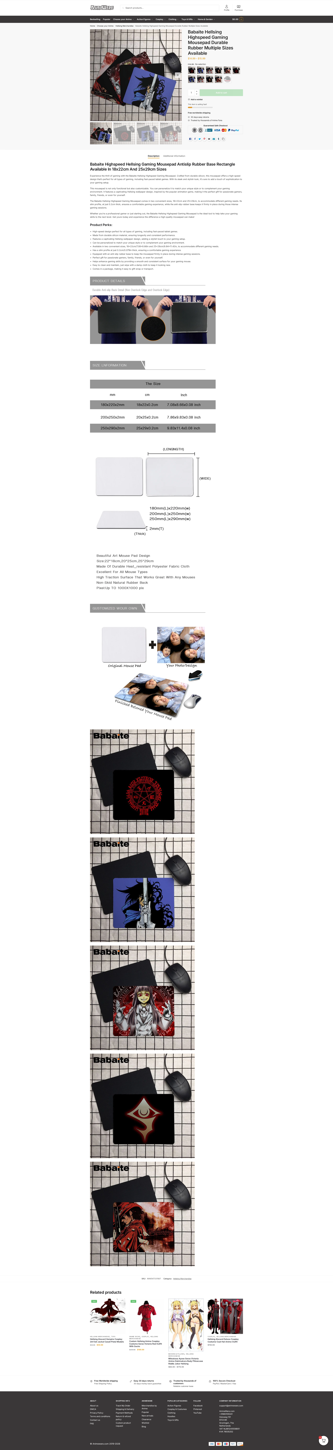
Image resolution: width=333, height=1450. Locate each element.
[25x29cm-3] (201, 79)
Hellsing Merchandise (124, 26)
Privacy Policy (96, 1413)
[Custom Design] (227, 79)
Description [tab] (153, 156)
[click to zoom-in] (136, 75)
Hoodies (171, 1416)
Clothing (171, 1413)
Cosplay (145, 1336)
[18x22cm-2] (201, 70)
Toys (113, 1336)
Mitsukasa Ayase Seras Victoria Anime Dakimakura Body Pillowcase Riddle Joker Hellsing (185, 1361)
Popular (145, 1412)
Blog (144, 1426)
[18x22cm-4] (218, 70)
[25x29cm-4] (210, 79)
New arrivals (147, 1415)
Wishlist (145, 1423)
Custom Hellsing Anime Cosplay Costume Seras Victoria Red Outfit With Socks (145, 1344)
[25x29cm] (236, 70)
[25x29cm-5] (218, 79)
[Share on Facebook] (195, 139)
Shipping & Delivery (125, 1409)
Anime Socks (134, 1336)
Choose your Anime (105, 26)
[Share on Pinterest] (204, 139)
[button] (177, 75)
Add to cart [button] (108, 1372)
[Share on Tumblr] (218, 139)
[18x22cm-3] (210, 70)
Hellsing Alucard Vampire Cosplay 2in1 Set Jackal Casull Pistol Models (107, 1340)
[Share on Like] (190, 139)
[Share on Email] (209, 139)
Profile (226, 10)
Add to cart (221, 92)
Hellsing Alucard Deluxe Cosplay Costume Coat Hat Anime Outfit (223, 1340)
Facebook (198, 1405)
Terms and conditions (100, 1416)
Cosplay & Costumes (177, 1409)
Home (92, 26)
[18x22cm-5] (227, 70)
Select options (146, 1372)
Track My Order (123, 1405)
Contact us (95, 1420)
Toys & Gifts (173, 1420)
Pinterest (197, 1409)
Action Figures (174, 1405)
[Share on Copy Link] (223, 139)
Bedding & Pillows (176, 1354)
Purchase (239, 10)
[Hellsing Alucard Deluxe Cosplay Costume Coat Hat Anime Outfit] (225, 1316)
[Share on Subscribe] (213, 139)
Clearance (146, 1419)
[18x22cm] (192, 70)
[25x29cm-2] (192, 79)
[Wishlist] (121, 1303)
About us (94, 1405)
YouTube (197, 1413)
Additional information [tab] (174, 156)
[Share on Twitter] (199, 139)
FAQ (92, 1423)
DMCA (93, 1409)
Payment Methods (124, 1413)
